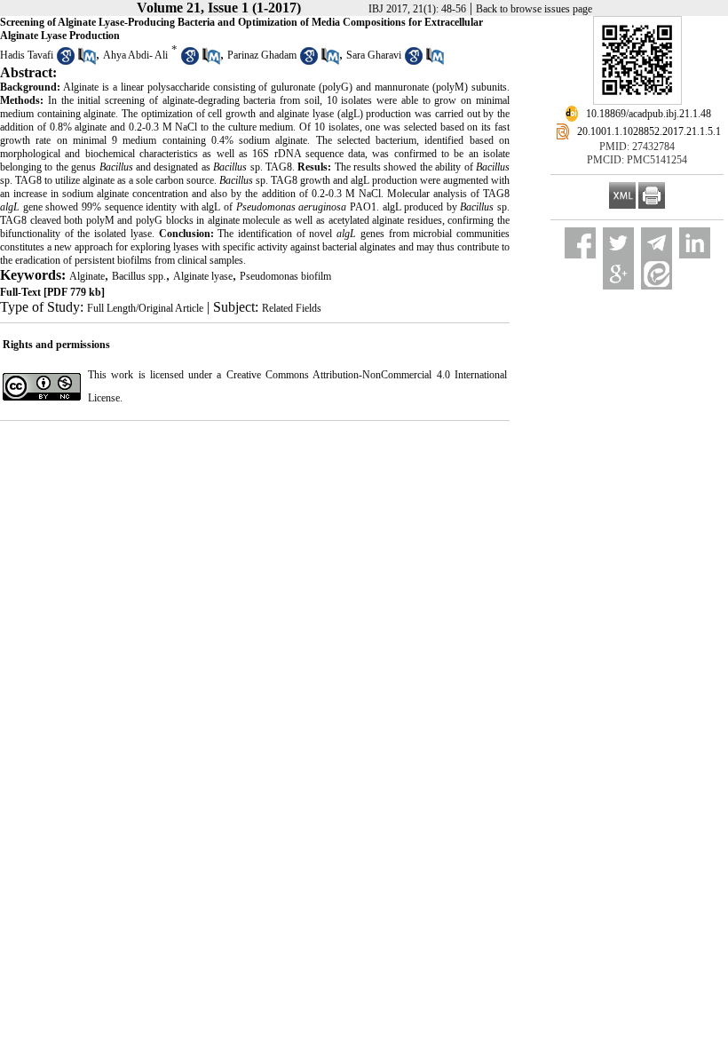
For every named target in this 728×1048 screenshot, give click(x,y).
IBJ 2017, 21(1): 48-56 (417, 9)
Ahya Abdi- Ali (135, 55)
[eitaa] (656, 274)
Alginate (87, 276)
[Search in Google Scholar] (66, 61)
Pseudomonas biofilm (285, 276)
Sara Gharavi (373, 55)
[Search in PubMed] (87, 61)
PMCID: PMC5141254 (637, 160)
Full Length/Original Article (145, 308)
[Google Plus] (618, 274)
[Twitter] (618, 242)
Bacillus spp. (139, 276)
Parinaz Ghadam (262, 55)
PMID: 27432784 (637, 146)
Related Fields (291, 308)
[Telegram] (656, 242)
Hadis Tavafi (26, 55)
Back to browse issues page (534, 9)
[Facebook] (580, 242)
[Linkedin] (694, 242)
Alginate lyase (203, 276)
